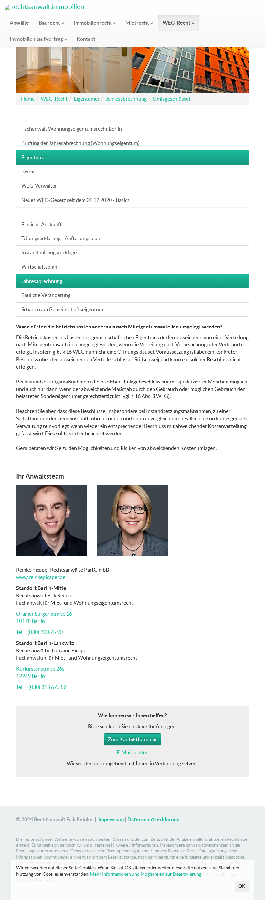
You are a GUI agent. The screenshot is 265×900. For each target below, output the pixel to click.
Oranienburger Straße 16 (44, 614)
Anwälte (19, 23)
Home (28, 99)
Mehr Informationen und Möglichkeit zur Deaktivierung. (146, 874)
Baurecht (49, 23)
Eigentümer (87, 99)
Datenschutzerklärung (153, 819)
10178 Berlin (30, 621)
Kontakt (86, 39)
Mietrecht (137, 23)
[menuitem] (19, 23)
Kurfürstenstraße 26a (40, 669)
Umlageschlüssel (171, 99)
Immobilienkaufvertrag (36, 39)
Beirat (28, 171)
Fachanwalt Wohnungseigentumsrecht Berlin (71, 129)
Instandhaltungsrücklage (49, 252)
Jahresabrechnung (126, 99)
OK (241, 886)
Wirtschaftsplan (39, 267)
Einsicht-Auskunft (41, 224)
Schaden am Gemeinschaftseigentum (62, 309)
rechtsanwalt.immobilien (47, 6)
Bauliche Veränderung (45, 295)
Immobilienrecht (93, 23)
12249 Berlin (30, 676)
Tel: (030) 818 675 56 (41, 687)
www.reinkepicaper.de (40, 577)
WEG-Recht (176, 23)
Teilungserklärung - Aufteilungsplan (60, 238)
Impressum (111, 819)
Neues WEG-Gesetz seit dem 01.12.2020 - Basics (75, 200)
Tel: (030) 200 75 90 (39, 632)
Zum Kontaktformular (132, 739)
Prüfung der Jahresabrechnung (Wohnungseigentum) (80, 143)
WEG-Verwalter (39, 186)
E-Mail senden (133, 752)
